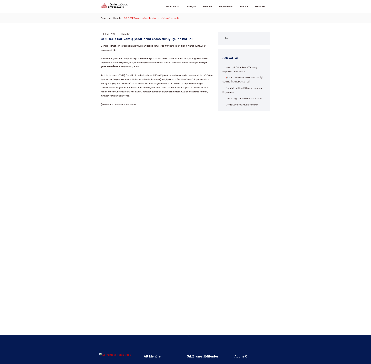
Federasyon (172, 6)
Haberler (117, 18)
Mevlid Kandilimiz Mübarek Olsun (242, 104)
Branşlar (191, 6)
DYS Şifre (260, 6)
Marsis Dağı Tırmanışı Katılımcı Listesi (244, 98)
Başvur (244, 6)
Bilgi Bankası (226, 6)
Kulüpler (207, 6)
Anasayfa (106, 18)
